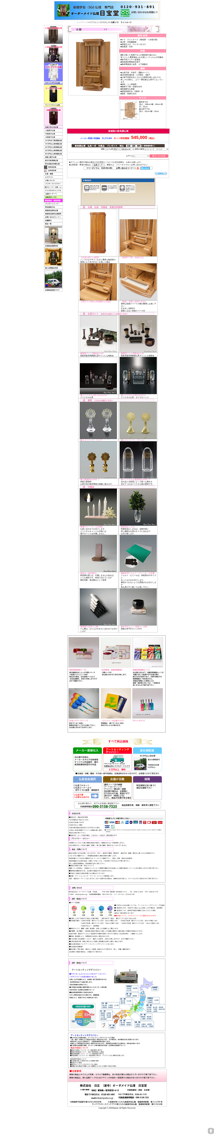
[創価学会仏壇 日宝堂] (107, 2)
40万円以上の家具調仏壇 (99, 22)
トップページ (82, 22)
